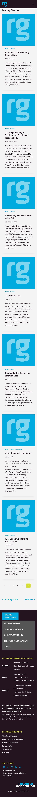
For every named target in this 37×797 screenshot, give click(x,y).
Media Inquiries (9, 770)
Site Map (5, 753)
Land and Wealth (19, 674)
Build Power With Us (13, 635)
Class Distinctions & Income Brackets (23, 667)
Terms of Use (7, 749)
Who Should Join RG (20, 663)
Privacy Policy (7, 746)
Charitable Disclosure (10, 736)
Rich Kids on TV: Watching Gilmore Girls (17, 53)
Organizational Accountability (13, 739)
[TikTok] (8, 767)
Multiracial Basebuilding (22, 692)
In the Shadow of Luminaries (18, 453)
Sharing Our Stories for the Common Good (17, 374)
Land (4, 677)
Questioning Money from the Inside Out (18, 216)
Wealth (5, 666)
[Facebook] (15, 767)
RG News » (30, 599)
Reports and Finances (10, 742)
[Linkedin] (19, 767)
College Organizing (20, 695)
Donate (7, 647)
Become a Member (12, 623)
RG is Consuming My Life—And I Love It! (17, 540)
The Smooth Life (12, 295)
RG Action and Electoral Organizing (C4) (22, 687)
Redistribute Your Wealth (16, 641)
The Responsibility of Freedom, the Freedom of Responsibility (16, 135)
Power (5, 690)
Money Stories (10, 48)
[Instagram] (4, 767)
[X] (12, 767)
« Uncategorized (10, 599)
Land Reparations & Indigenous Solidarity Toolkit (23, 678)
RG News (19, 449)
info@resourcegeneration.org (14, 773)
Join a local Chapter (13, 629)
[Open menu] (33, 4)
